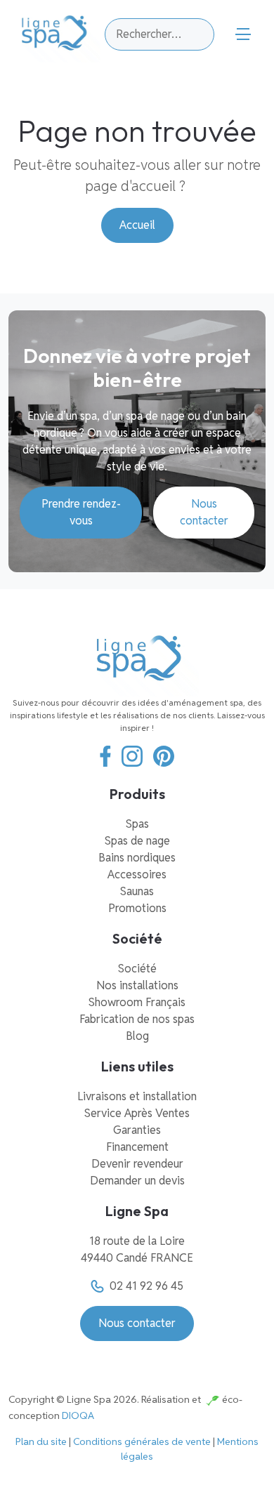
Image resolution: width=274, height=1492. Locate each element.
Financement (137, 1147)
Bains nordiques (137, 857)
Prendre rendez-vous (81, 512)
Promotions (137, 908)
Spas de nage (137, 840)
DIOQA (78, 1415)
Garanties (137, 1130)
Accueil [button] (137, 225)
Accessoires (137, 874)
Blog (137, 1036)
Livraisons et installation (137, 1096)
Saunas (137, 891)
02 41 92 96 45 (146, 1286)
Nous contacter (204, 512)
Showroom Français (137, 1002)
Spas (137, 824)
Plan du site (41, 1441)
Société (137, 968)
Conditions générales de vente (142, 1441)
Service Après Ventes (137, 1113)
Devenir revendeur (137, 1163)
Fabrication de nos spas (137, 1019)
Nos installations (137, 985)
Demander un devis (137, 1180)
